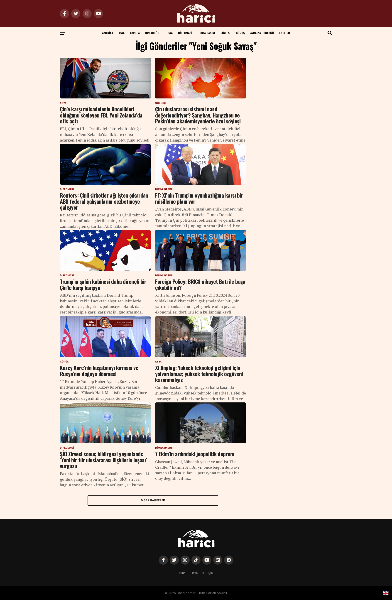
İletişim (207, 573)
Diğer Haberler (153, 500)
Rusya (169, 32)
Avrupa (135, 32)
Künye (183, 573)
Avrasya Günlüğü (262, 32)
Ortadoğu (152, 32)
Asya (122, 32)
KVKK (194, 573)
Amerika (107, 32)
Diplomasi (185, 32)
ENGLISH (284, 32)
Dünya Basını (206, 32)
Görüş (240, 32)
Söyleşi (225, 32)
